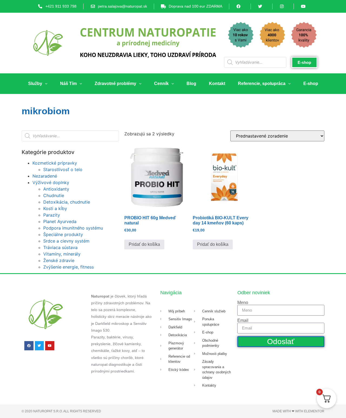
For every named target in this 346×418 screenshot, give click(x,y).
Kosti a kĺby (55, 208)
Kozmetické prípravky (54, 163)
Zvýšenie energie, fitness (68, 267)
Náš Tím (68, 83)
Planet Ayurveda (59, 221)
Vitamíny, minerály (62, 254)
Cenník (161, 83)
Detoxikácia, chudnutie (66, 202)
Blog (191, 83)
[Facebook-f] (29, 345)
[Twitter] (39, 345)
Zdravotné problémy (115, 83)
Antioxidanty (56, 189)
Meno (242, 303)
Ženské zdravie (58, 260)
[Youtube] (49, 345)
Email (242, 320)
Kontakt (217, 83)
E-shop (310, 83)
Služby (35, 83)
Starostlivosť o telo (62, 169)
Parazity (51, 215)
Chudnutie (53, 195)
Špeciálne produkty (63, 234)
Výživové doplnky (50, 182)
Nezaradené (44, 176)
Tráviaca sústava (60, 247)
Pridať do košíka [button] (144, 244)
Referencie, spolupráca (261, 83)
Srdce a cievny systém (66, 241)
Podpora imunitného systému (73, 228)
